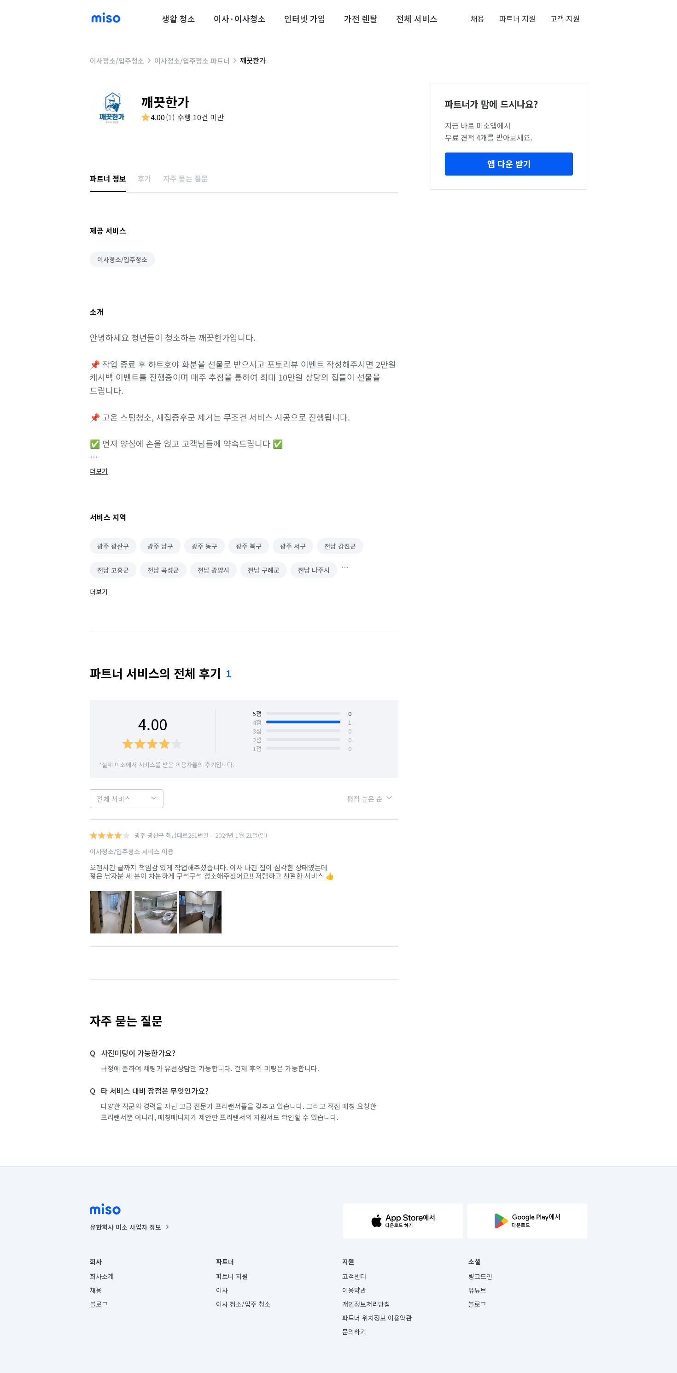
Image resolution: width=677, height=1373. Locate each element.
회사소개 (102, 1276)
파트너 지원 (517, 18)
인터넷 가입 (305, 18)
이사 (222, 1290)
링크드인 (480, 1276)
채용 (477, 18)
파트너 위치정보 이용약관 (377, 1317)
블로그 (99, 1303)
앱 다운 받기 (509, 164)
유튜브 (477, 1290)
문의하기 (354, 1331)
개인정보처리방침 (366, 1303)
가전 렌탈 (361, 18)
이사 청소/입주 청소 (243, 1303)
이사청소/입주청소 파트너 (192, 60)
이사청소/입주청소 (117, 60)
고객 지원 (565, 18)
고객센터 (354, 1276)
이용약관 (354, 1290)
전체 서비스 (417, 18)
